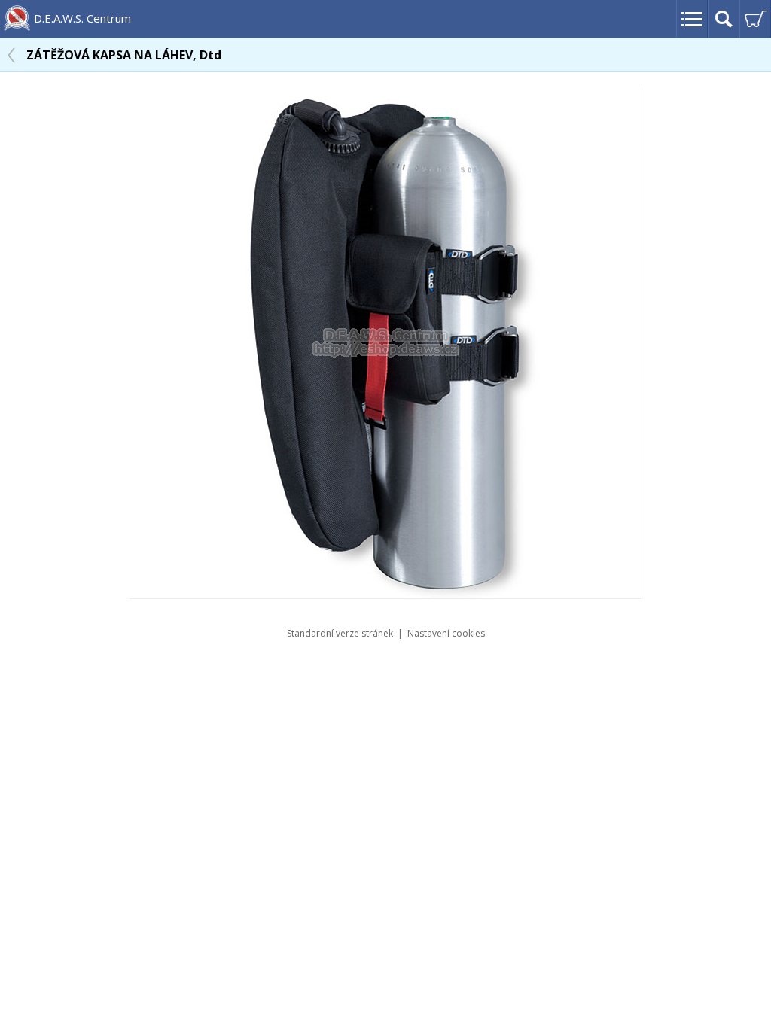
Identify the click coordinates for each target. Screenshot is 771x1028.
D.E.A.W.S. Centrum (82, 18)
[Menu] (692, 19)
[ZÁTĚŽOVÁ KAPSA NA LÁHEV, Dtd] (385, 594)
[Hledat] (724, 19)
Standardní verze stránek (340, 633)
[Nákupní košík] (755, 19)
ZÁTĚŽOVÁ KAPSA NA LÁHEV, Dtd (123, 55)
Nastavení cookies (446, 633)
